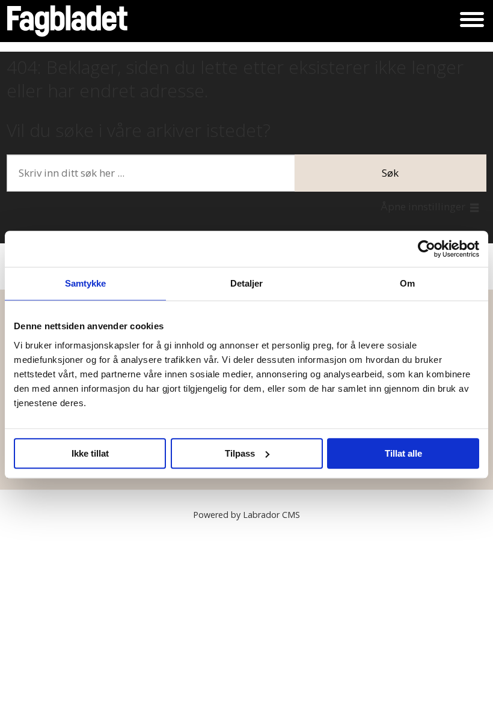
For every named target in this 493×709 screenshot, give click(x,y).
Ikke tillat (90, 453)
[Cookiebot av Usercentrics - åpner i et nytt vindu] (426, 249)
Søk (390, 173)
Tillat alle (403, 453)
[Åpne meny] (472, 21)
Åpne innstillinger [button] (423, 206)
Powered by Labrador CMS (246, 514)
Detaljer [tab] (246, 283)
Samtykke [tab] (85, 283)
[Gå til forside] (67, 21)
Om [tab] (407, 283)
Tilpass (240, 453)
